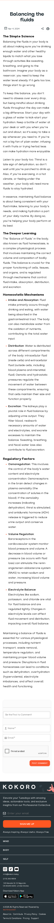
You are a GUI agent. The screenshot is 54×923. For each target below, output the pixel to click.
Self (5, 859)
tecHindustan (9, 910)
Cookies (42, 914)
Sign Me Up (27, 824)
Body (6, 850)
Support (35, 918)
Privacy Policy (30, 914)
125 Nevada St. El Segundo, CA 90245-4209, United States (16, 884)
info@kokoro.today (11, 874)
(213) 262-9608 (9, 879)
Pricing (26, 918)
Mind (6, 841)
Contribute (18, 914)
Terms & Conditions (12, 918)
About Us (7, 914)
